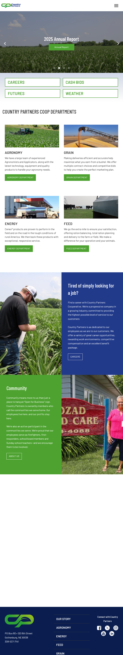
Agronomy (63, 627)
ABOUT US (14, 456)
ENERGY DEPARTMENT (18, 248)
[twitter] (107, 628)
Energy (61, 636)
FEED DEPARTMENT (76, 248)
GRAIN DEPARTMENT (76, 177)
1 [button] (54, 68)
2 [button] (59, 68)
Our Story (63, 619)
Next (113, 42)
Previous (10, 42)
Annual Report (61, 47)
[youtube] (103, 634)
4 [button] (68, 68)
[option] (61, 42)
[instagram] (115, 628)
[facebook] (99, 628)
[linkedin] (111, 634)
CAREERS (75, 356)
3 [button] (64, 68)
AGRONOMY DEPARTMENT (20, 177)
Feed (59, 644)
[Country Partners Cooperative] (10, 5)
